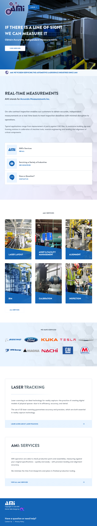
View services (15, 48)
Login (33, 7)
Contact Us (8, 521)
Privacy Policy (19, 521)
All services (14, 310)
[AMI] (14, 8)
